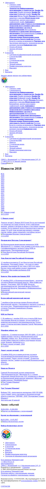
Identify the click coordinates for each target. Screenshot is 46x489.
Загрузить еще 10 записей (10, 400)
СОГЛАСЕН (5, 486)
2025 (2, 178)
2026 (2, 176)
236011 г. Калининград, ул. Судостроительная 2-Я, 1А (20, 159)
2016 (2, 195)
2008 (2, 210)
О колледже (9, 53)
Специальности (15, 6)
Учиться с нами (15, 4)
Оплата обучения (15, 47)
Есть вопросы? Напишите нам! (12, 460)
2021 (2, 185)
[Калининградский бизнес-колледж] (6, 439)
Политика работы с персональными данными (17, 473)
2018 (2, 191)
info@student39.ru (7, 464)
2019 (2, 189)
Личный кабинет (15, 64)
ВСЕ (2, 174)
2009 (2, 208)
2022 (2, 183)
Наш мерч (13, 68)
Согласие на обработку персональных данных (18, 475)
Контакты (8, 72)
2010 (2, 206)
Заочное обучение (15, 49)
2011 (2, 204)
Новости (12, 58)
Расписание (13, 62)
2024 (2, 179)
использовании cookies (29, 481)
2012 (2, 203)
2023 (2, 181)
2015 (2, 197)
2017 (2, 193)
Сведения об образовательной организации (25, 54)
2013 (2, 201)
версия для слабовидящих (22, 75)
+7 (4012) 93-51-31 (7, 462)
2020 (2, 187)
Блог (7, 70)
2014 (2, 199)
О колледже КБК (15, 56)
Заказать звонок (6, 75)
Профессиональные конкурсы (20, 66)
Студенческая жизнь (16, 60)
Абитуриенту (10, 3)
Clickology (26, 467)
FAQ (11, 51)
